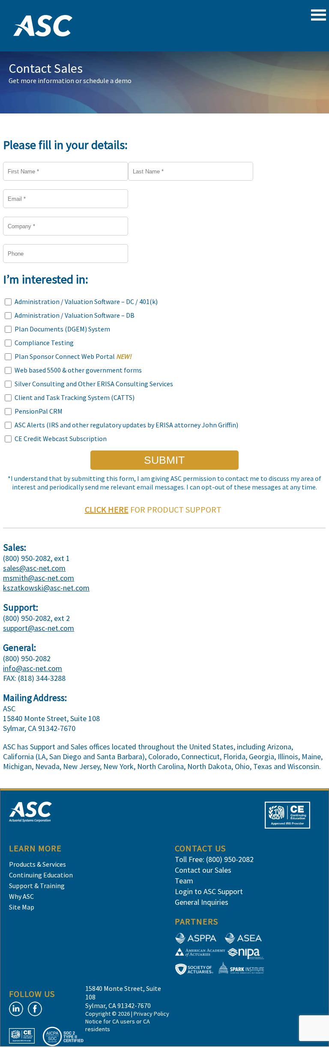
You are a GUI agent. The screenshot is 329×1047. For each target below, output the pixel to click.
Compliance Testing (44, 342)
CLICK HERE (107, 509)
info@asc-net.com (32, 668)
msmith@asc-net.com (38, 578)
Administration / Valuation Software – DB (75, 315)
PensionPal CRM (39, 411)
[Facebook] (35, 1009)
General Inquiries (201, 902)
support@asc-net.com (38, 628)
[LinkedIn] (16, 1009)
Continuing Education (41, 875)
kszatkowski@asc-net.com (46, 588)
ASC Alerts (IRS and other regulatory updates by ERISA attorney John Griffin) (126, 425)
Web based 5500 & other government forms (78, 370)
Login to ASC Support (209, 891)
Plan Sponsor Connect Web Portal (73, 356)
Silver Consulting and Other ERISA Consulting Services (94, 383)
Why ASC (21, 896)
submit (164, 460)
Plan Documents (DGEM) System (62, 329)
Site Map (21, 907)
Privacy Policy (151, 1013)
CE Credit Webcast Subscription (61, 438)
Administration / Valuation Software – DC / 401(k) (86, 301)
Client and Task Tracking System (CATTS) (75, 397)
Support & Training (37, 885)
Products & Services (37, 864)
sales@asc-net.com (34, 568)
